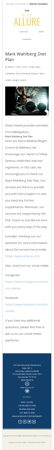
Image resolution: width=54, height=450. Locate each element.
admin (11, 67)
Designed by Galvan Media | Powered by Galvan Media (27, 442)
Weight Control (19, 80)
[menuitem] (23, 32)
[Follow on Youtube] (29, 421)
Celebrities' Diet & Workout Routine (21, 73)
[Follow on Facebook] (20, 421)
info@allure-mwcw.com (27, 388)
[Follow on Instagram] (24, 421)
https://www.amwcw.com (22, 256)
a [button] (10, 32)
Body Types (34, 67)
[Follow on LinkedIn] (34, 421)
